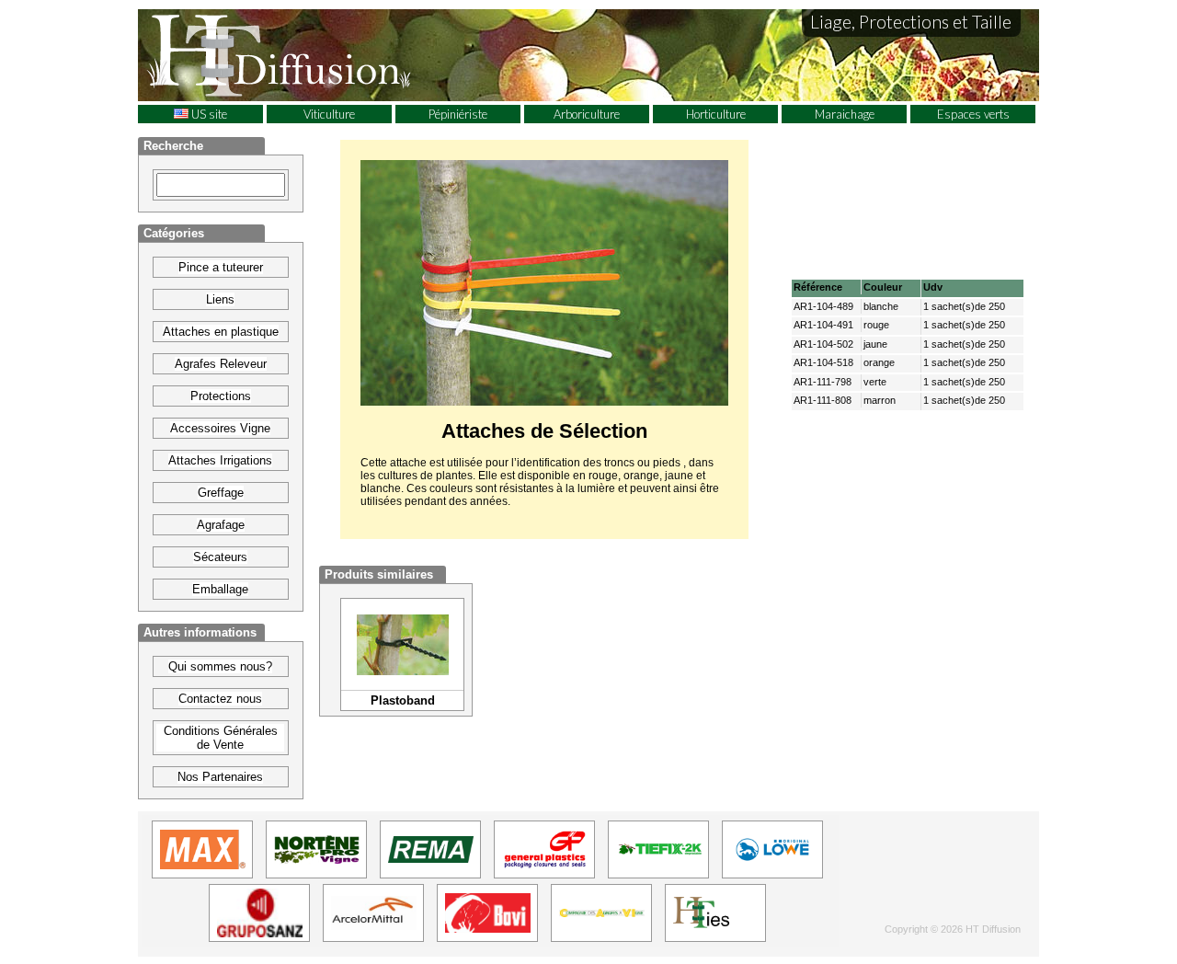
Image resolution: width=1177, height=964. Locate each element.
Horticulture (716, 114)
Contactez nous (220, 699)
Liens (220, 299)
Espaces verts (973, 114)
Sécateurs (220, 557)
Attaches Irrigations (220, 460)
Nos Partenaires (220, 777)
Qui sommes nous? (220, 666)
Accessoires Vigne (220, 428)
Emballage (220, 589)
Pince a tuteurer (220, 267)
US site (208, 114)
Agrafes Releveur (221, 364)
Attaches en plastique (221, 332)
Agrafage (221, 525)
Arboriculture (587, 114)
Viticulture (329, 114)
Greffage (221, 492)
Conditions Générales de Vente (221, 738)
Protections (220, 396)
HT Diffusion (312, 54)
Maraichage (844, 114)
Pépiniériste (458, 114)
